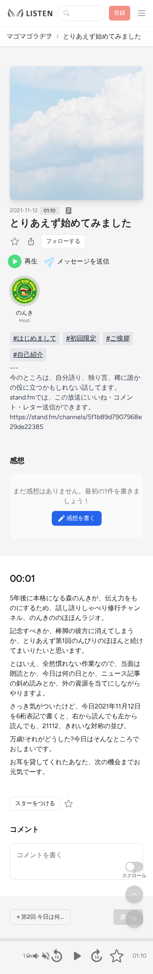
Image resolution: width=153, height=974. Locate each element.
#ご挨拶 (118, 338)
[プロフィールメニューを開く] (141, 13)
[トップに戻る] (134, 894)
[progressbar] (76, 939)
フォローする (63, 241)
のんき (24, 312)
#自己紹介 (28, 355)
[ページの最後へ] (134, 919)
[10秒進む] (96, 955)
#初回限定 (81, 338)
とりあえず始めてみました (71, 223)
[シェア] (31, 241)
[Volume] (41, 956)
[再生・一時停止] (76, 955)
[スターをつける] (15, 241)
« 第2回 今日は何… (40, 916)
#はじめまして (34, 338)
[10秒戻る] (57, 955)
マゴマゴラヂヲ (29, 36)
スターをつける (35, 803)
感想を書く (81, 518)
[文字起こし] (68, 211)
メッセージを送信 (83, 261)
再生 (31, 261)
